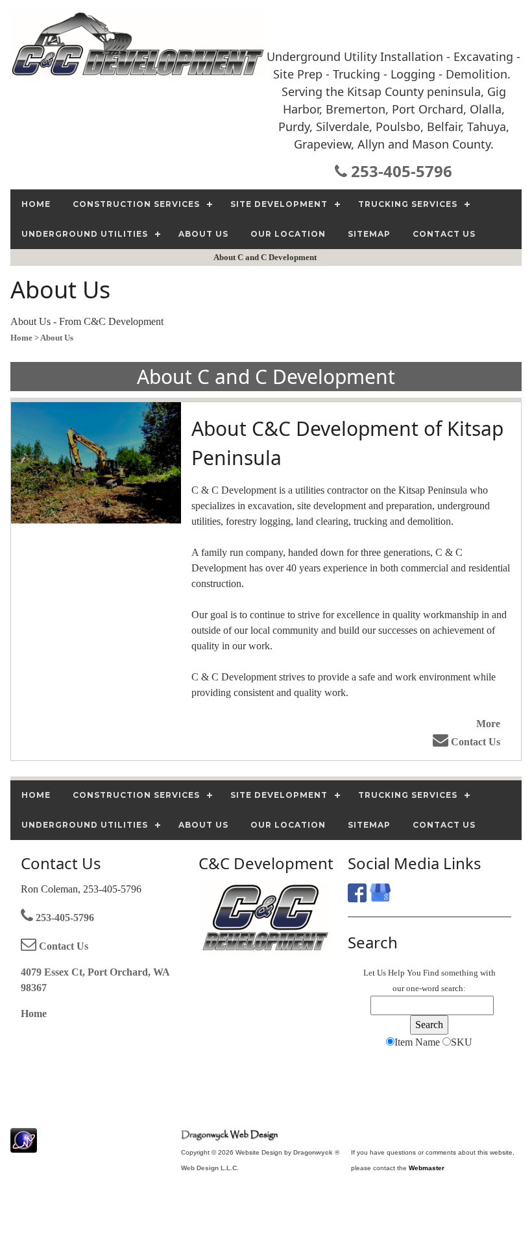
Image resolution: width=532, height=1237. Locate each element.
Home (34, 1013)
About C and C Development (266, 257)
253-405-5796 (399, 171)
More (488, 723)
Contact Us (474, 741)
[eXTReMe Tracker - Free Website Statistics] (23, 1145)
